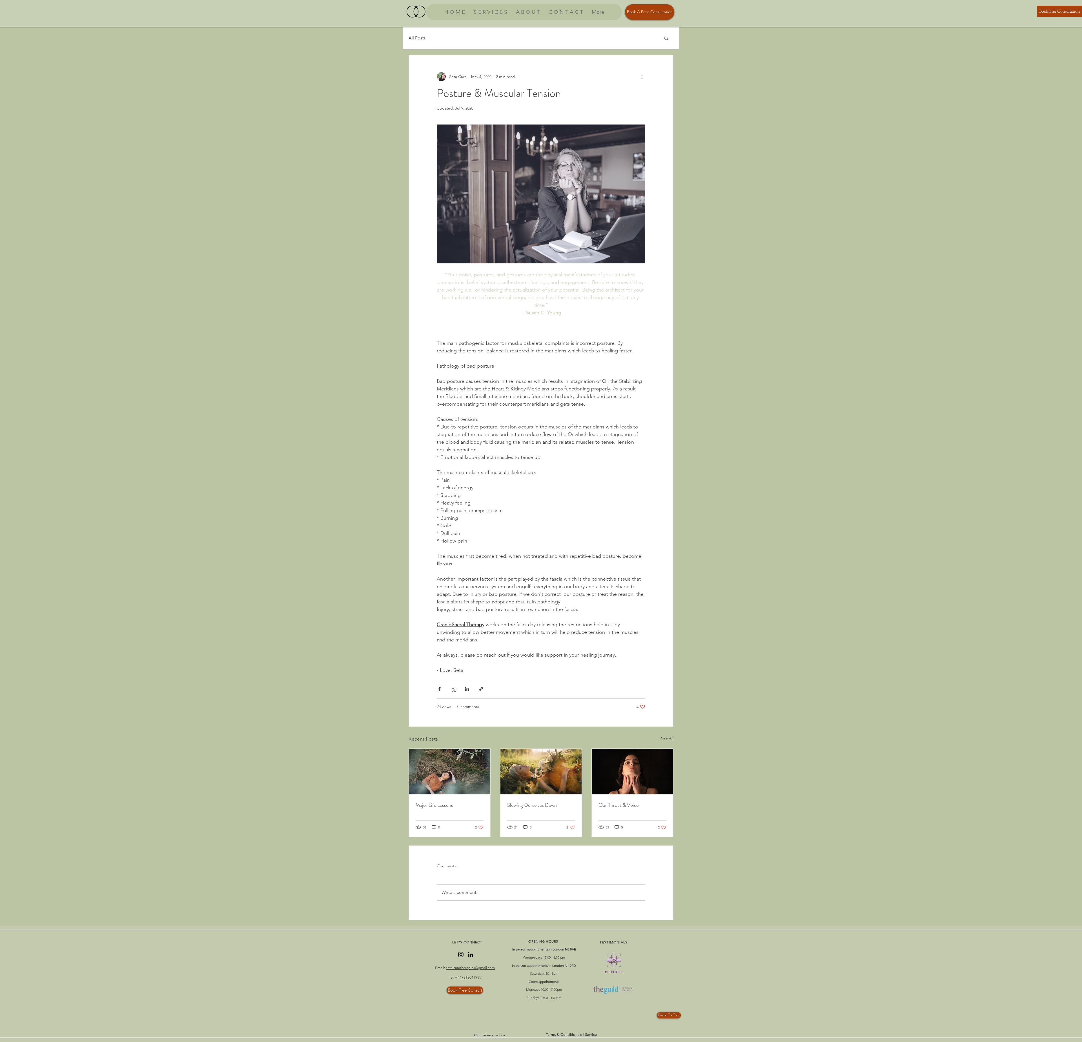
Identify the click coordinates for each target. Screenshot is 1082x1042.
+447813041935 (468, 977)
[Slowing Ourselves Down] (541, 771)
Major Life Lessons (434, 805)
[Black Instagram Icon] (460, 954)
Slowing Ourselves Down (532, 805)
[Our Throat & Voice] (632, 771)
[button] (666, 38)
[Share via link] (481, 689)
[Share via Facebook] (439, 689)
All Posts (417, 38)
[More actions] (641, 76)
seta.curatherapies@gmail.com (470, 968)
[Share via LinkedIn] (467, 689)
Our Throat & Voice (618, 805)
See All (667, 738)
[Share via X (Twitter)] (453, 689)
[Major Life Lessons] (449, 771)
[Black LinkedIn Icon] (470, 954)
